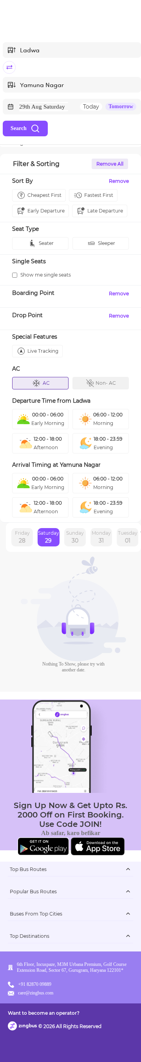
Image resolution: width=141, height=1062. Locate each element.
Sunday (75, 537)
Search (19, 128)
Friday (22, 537)
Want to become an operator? (44, 1013)
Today (91, 106)
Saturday (48, 537)
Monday (101, 537)
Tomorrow (120, 106)
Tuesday (127, 537)
